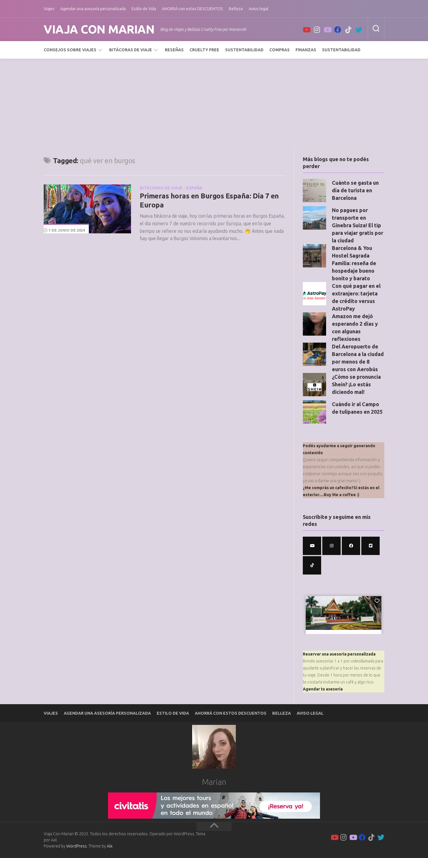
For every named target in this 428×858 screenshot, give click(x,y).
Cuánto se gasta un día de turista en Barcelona (355, 190)
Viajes (49, 8)
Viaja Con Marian (99, 29)
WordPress (76, 846)
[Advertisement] (214, 102)
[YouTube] (306, 29)
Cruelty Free (204, 49)
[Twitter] (358, 29)
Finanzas (306, 49)
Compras (279, 49)
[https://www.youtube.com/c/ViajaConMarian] (312, 546)
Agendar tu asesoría (323, 689)
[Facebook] (337, 29)
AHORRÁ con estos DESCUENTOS (192, 8)
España (194, 188)
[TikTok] (348, 29)
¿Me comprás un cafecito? (328, 487)
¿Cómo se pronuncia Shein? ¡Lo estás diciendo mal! (356, 384)
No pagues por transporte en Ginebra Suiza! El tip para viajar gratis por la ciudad (357, 225)
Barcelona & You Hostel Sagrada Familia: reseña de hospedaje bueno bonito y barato (354, 263)
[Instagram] (316, 29)
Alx (109, 846)
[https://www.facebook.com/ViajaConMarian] (351, 546)
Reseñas (174, 49)
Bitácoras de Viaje (130, 49)
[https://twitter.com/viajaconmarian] (370, 546)
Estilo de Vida (144, 8)
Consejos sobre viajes (70, 49)
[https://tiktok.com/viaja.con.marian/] (312, 565)
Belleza (236, 8)
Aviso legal (258, 8)
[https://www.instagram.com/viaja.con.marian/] (331, 546)
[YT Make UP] (327, 29)
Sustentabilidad (244, 49)
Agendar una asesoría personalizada (93, 8)
